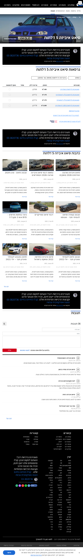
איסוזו (60, 475)
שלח (9, 350)
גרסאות (73, 11)
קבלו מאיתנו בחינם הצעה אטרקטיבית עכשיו (26, 473)
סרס (51, 514)
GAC (69, 463)
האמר (60, 490)
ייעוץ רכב (59, 446)
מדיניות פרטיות (26, 545)
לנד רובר (59, 500)
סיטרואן (60, 512)
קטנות (36, 437)
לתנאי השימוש (44, 545)
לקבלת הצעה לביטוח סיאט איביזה (70, 121)
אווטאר (69, 470)
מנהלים (36, 439)
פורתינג (69, 522)
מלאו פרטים (59, 61)
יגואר (69, 497)
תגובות (53, 11)
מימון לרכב (59, 439)
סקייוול (60, 514)
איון (61, 473)
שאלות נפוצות (61, 545)
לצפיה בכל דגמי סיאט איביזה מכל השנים (66, 115)
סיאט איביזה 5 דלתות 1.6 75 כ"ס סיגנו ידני (68, 100)
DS (61, 460)
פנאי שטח (35, 444)
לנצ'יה (51, 500)
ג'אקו (69, 483)
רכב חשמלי (35, 5)
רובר (60, 529)
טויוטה (60, 495)
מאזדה (60, 502)
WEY (51, 465)
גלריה (79, 11)
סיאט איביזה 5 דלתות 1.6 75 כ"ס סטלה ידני (67, 95)
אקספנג (50, 478)
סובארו (60, 510)
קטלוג (74, 17)
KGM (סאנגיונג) (66, 465)
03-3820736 (13, 55)
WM (70, 468)
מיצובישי (59, 505)
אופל (51, 470)
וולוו (52, 492)
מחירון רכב (15, 5)
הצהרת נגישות (9, 545)
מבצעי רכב (44, 5)
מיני (70, 505)
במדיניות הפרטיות (36, 555)
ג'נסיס (69, 485)
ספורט (36, 442)
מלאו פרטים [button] (30, 482)
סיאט (68, 17)
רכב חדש (59, 444)
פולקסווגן (68, 519)
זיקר (70, 495)
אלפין (69, 478)
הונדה (69, 492)
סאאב (69, 510)
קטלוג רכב (71, 5)
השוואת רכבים (25, 5)
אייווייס (51, 473)
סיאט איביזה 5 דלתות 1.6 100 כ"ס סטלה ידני (67, 105)
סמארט (50, 512)
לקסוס (69, 502)
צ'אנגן (60, 524)
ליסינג (60, 442)
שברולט (69, 532)
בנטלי (51, 480)
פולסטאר (50, 517)
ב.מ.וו (69, 480)
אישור (9, 552)
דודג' (69, 487)
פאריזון (69, 517)
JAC (51, 463)
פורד (60, 519)
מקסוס (51, 505)
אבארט (51, 468)
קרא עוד (77, 197)
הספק (45, 85)
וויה (61, 492)
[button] (34, 485)
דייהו (51, 487)
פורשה (51, 519)
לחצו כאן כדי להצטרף (44, 539)
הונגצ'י (51, 490)
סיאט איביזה (61, 17)
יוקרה (27, 439)
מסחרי (27, 444)
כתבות (68, 11)
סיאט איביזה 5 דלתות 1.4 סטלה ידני (69, 89)
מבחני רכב (53, 5)
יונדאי (60, 497)
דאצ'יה (51, 485)
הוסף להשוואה (11, 85)
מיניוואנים (26, 442)
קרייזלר (69, 529)
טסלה (51, 495)
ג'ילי (61, 483)
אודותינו (76, 545)
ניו (61, 507)
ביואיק (60, 480)
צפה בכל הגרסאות (74, 111)
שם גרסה (77, 85)
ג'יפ (52, 483)
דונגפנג (60, 487)
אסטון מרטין (58, 478)
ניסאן (51, 507)
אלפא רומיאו (49, 475)
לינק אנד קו (49, 497)
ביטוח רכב (7, 5)
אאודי (60, 468)
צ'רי (52, 524)
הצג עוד (6, 286)
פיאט (60, 522)
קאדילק (69, 527)
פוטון (60, 517)
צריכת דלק (33, 85)
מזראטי (50, 502)
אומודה (60, 470)
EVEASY (50, 460)
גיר (80, 17)
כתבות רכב (62, 5)
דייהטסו (69, 490)
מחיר (22, 85)
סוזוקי (51, 510)
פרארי (69, 524)
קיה (52, 527)
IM (61, 463)
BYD (69, 460)
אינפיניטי (68, 475)
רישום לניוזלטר (57, 449)
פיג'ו (51, 522)
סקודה (69, 514)
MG (61, 465)
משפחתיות (26, 437)
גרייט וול (59, 485)
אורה (69, 473)
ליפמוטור (68, 500)
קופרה (60, 527)
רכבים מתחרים (60, 11)
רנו (52, 529)
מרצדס (69, 507)
